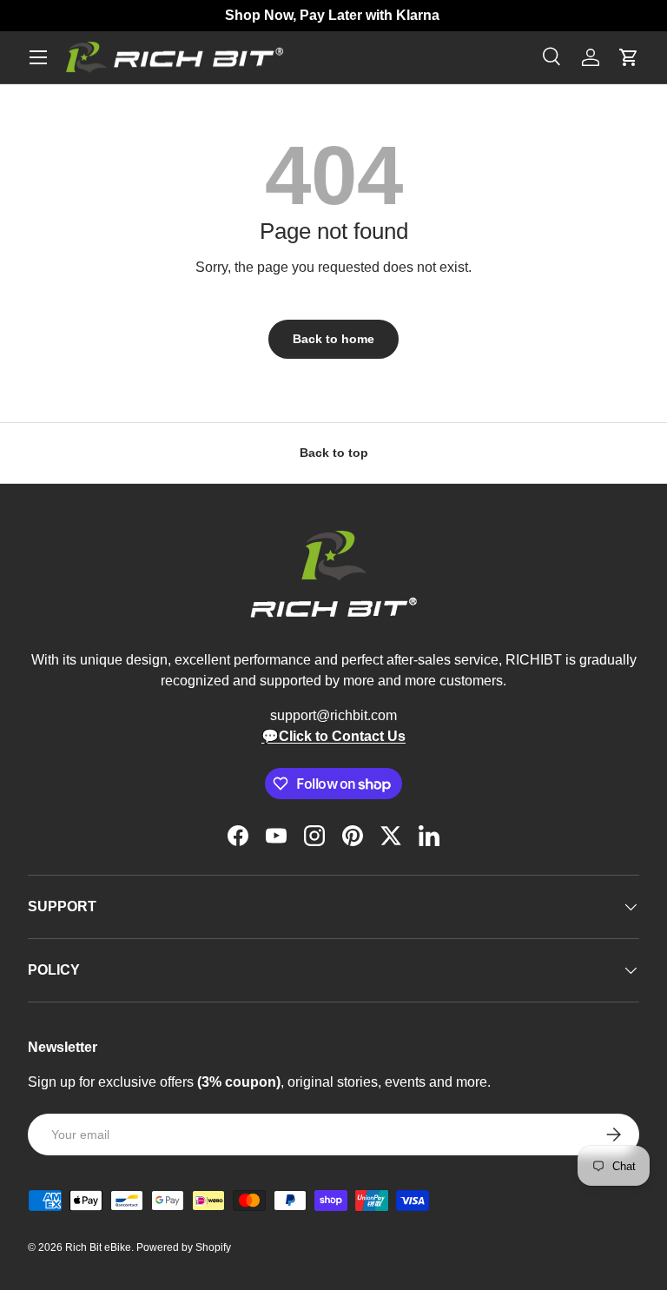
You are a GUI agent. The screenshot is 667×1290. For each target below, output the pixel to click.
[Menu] (38, 57)
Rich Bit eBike (98, 1247)
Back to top (334, 453)
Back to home (333, 339)
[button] (629, 57)
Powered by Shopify (183, 1247)
